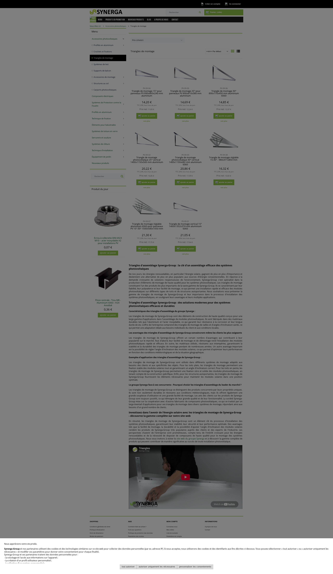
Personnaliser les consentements (195, 566)
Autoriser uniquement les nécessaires (157, 566)
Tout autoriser (128, 566)
